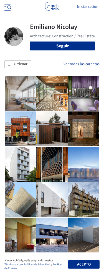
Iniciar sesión (87, 7)
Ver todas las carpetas (82, 64)
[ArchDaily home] (52, 6)
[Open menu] (7, 7)
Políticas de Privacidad (37, 264)
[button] (17, 64)
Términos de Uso (13, 264)
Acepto (84, 264)
